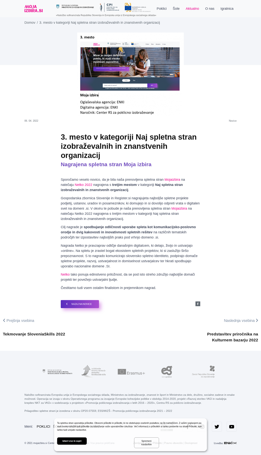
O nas (209, 9)
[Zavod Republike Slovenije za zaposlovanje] (203, 371)
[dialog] (130, 434)
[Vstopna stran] (33, 8)
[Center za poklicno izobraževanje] (109, 7)
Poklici (162, 9)
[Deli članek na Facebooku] (197, 303)
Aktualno (192, 9)
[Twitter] (217, 427)
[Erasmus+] (130, 371)
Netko (65, 274)
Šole (176, 9)
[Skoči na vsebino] (49, 8)
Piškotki (193, 426)
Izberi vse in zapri (71, 441)
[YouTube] (232, 427)
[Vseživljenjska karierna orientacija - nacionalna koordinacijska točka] (94, 371)
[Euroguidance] (167, 371)
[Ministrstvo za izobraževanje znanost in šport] (75, 6)
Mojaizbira (173, 180)
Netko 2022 (83, 185)
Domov (29, 22)
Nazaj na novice (81, 304)
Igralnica (226, 9)
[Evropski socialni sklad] (138, 6)
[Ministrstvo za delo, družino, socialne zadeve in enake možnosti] (58, 371)
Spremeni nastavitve (146, 443)
